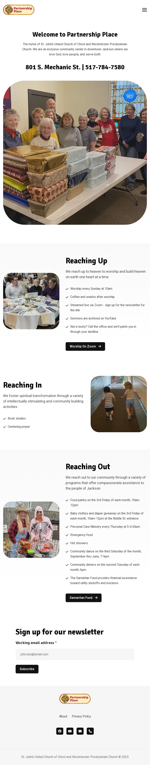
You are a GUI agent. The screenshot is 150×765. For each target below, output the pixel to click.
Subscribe (27, 669)
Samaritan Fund (81, 597)
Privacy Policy (81, 716)
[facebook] (59, 731)
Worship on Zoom (83, 346)
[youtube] (69, 731)
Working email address (36, 642)
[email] (80, 731)
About (63, 716)
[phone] (90, 731)
